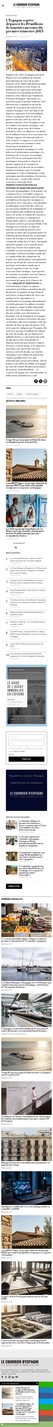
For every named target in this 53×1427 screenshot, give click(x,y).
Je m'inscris (26, 747)
